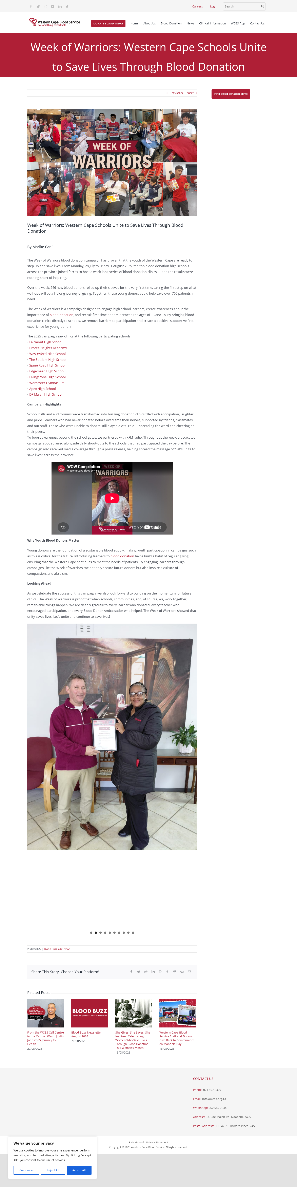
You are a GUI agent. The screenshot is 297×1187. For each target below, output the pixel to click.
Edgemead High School (46, 371)
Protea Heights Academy (48, 348)
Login (213, 6)
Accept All (79, 1170)
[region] (52, 1158)
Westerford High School (47, 354)
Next (190, 93)
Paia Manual (136, 1142)
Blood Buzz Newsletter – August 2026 (87, 1034)
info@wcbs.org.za (214, 1099)
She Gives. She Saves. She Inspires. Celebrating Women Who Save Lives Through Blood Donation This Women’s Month (132, 1040)
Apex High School (42, 389)
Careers (197, 6)
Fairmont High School (45, 342)
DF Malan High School (45, 394)
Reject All (53, 1170)
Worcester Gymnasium (46, 383)
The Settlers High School (47, 359)
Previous (176, 93)
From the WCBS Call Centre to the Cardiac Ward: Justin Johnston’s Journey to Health (45, 1038)
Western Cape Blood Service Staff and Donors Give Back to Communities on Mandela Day (177, 1038)
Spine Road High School (47, 365)
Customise (26, 1170)
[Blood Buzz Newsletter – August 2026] (89, 1013)
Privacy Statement (157, 1142)
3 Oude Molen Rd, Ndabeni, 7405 (228, 1117)
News (67, 949)
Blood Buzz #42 (53, 949)
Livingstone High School (47, 377)
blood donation (61, 315)
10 (133, 933)
